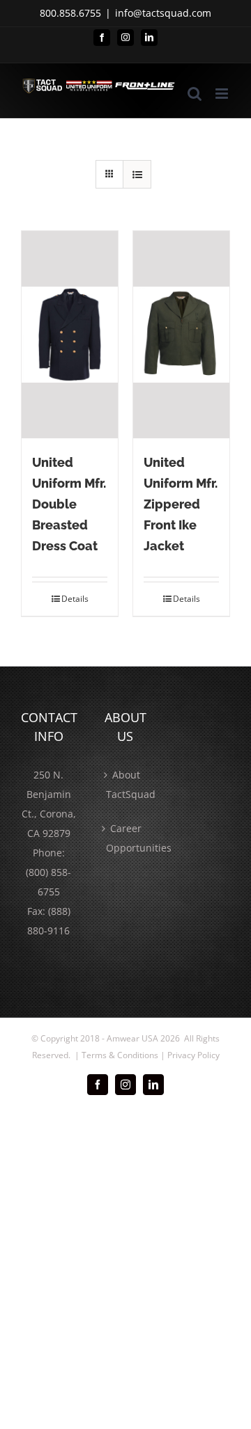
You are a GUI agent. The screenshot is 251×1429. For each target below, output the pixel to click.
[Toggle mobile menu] (222, 93)
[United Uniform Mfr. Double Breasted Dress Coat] (70, 334)
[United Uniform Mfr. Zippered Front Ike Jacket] (181, 334)
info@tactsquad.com (163, 12)
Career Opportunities (126, 838)
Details (75, 599)
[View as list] (137, 174)
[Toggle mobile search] (194, 93)
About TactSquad (126, 784)
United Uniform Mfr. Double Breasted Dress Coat (69, 504)
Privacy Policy (193, 1055)
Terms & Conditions (120, 1055)
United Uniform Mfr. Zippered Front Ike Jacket (181, 504)
